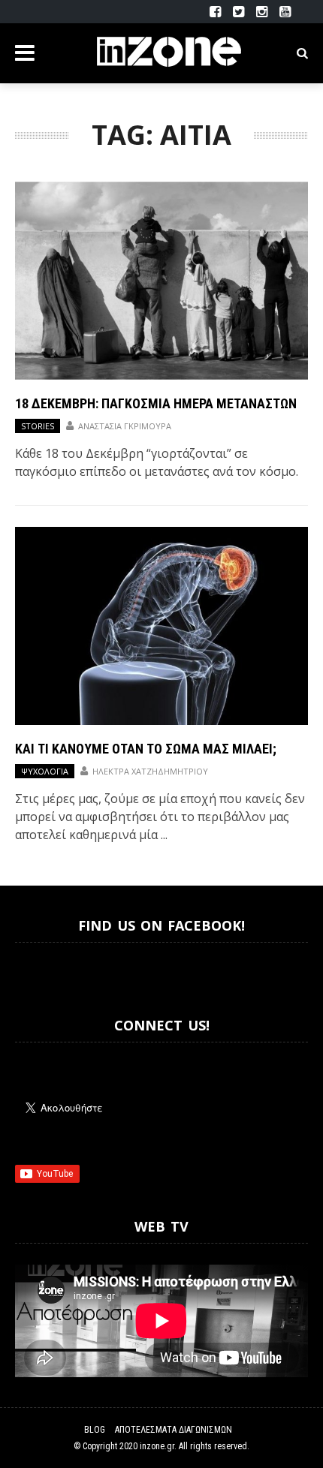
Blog (94, 1429)
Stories (37, 426)
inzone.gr (157, 1446)
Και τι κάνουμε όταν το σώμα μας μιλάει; (145, 749)
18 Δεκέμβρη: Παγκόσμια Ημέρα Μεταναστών (156, 403)
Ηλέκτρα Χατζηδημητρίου (150, 771)
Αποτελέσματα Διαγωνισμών (173, 1429)
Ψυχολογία (44, 771)
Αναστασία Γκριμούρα (124, 426)
